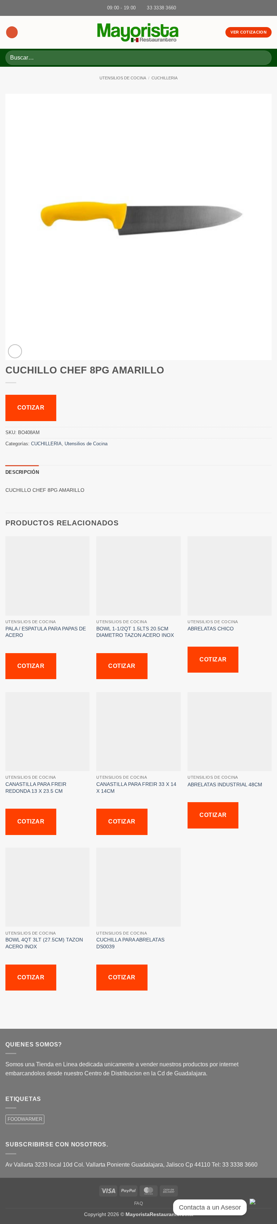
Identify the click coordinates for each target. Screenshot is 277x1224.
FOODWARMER (25, 1119)
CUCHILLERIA (164, 78)
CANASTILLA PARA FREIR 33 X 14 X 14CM (136, 787)
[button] (12, 32)
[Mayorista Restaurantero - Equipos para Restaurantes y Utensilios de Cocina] (138, 32)
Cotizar (30, 408)
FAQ (138, 1203)
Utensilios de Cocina (123, 78)
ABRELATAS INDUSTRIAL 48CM (226, 784)
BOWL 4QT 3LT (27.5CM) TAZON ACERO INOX (44, 943)
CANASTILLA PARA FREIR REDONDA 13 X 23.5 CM (35, 787)
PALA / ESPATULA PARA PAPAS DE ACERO (45, 632)
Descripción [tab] (22, 472)
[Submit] (263, 58)
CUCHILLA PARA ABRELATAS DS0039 (130, 943)
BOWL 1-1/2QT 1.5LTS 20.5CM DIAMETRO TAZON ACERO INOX (135, 632)
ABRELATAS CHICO (212, 628)
